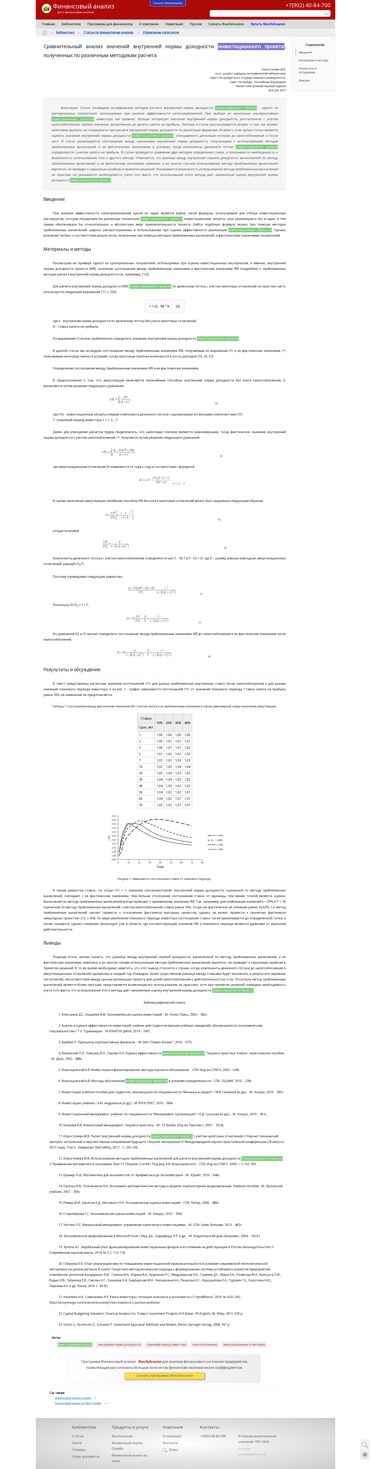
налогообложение (205, 1344)
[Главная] (44, 32)
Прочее (196, 24)
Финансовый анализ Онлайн (73, 1398)
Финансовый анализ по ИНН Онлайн (78, 1403)
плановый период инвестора (166, 1344)
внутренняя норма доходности (119, 1344)
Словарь (78, 1450)
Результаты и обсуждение (308, 70)
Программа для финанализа (110, 24)
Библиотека (71, 24)
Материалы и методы (313, 60)
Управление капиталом (161, 32)
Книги (76, 1443)
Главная (48, 24)
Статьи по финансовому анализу (108, 32)
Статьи (77, 1436)
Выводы (304, 80)
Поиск (173, 1450)
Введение (305, 52)
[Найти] (325, 13)
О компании (149, 24)
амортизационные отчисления (244, 1344)
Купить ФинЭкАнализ (268, 24)
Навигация (174, 24)
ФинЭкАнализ (122, 1436)
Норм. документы (85, 1456)
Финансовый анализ (83, 6)
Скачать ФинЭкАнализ (226, 24)
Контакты (170, 1443)
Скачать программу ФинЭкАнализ (164, 1375)
